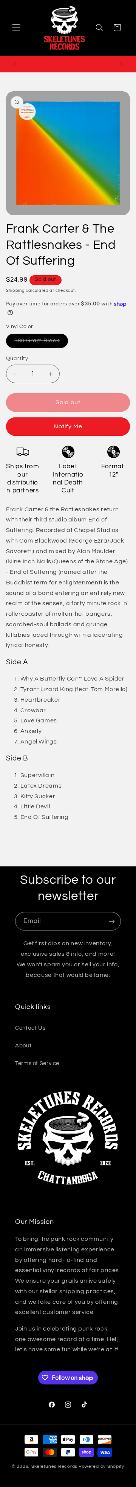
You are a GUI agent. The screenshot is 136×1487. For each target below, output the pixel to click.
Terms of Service (37, 1063)
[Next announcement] (121, 64)
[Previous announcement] (14, 64)
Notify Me (68, 426)
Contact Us (30, 1028)
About (23, 1046)
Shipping (15, 290)
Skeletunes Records (54, 1466)
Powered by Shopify (101, 1466)
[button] (16, 27)
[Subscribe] (112, 921)
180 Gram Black (41, 342)
